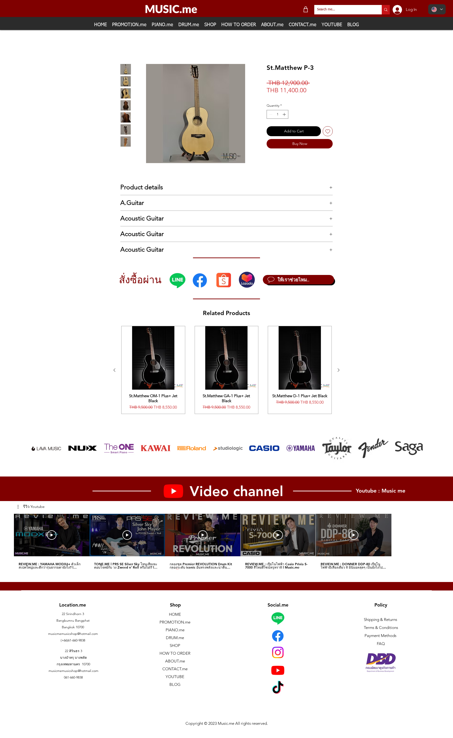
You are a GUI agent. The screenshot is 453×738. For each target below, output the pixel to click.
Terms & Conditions (381, 627)
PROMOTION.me (174, 622)
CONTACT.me (175, 668)
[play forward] (417, 448)
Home (125, 47)
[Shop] (305, 9)
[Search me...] (386, 9)
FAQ (381, 643)
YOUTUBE (175, 676)
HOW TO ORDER (174, 653)
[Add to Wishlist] (328, 131)
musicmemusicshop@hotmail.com (73, 634)
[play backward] (36, 448)
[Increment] (285, 114)
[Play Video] (51, 535)
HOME (175, 614)
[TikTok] (277, 688)
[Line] (177, 280)
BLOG (174, 684)
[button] (31, 507)
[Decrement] (270, 114)
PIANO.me (175, 630)
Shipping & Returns (380, 619)
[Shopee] (223, 280)
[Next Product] (338, 370)
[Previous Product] (114, 370)
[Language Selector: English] (437, 9)
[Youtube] (277, 670)
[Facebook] (199, 280)
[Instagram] (277, 652)
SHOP (175, 645)
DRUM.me (175, 637)
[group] (226, 370)
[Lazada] (247, 279)
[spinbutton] (277, 114)
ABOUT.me (175, 661)
